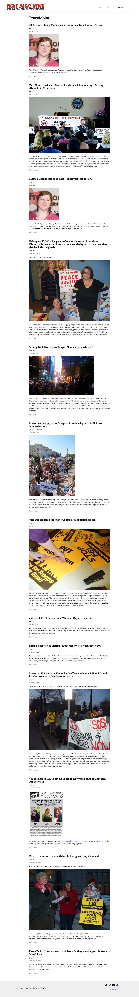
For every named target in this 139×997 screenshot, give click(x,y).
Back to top (114, 989)
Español (120, 7)
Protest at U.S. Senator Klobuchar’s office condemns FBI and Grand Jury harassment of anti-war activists (68, 675)
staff (32, 28)
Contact (29, 988)
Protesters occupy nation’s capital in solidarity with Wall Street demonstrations (66, 425)
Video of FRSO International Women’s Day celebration (60, 618)
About (101, 7)
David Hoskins (36, 430)
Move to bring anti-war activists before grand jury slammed (64, 856)
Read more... (33, 76)
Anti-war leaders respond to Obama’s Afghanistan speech (62, 519)
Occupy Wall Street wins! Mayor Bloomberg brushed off (61, 347)
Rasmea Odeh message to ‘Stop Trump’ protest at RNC (60, 178)
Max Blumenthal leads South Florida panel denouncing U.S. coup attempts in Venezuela (66, 87)
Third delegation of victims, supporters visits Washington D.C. (65, 645)
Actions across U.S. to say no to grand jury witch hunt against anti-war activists (68, 780)
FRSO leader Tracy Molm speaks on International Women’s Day (65, 25)
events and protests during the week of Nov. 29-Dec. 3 (82, 841)
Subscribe (110, 7)
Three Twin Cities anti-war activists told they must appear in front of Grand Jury (69, 953)
